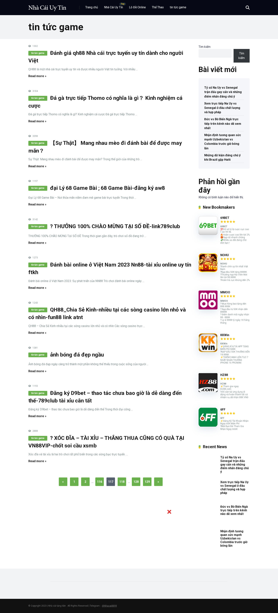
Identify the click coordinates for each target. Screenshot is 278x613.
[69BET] (208, 234)
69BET (224, 218)
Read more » (37, 76)
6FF (222, 409)
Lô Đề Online (137, 7)
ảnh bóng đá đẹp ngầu (77, 355)
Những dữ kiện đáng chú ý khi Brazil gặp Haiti (222, 157)
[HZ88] (208, 391)
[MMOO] (208, 308)
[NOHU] (208, 271)
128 (136, 482)
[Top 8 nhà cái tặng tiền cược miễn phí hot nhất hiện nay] (47, 6)
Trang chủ (91, 7)
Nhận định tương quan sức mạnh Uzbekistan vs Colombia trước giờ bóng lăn (222, 141)
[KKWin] (208, 351)
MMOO (225, 292)
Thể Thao (158, 7)
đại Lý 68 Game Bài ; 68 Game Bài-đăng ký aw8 (107, 188)
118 (121, 482)
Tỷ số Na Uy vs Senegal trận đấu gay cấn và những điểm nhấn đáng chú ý (223, 92)
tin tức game (178, 7)
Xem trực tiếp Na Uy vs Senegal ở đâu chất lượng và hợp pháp (222, 108)
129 (147, 482)
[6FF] (208, 425)
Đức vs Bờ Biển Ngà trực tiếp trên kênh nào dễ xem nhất (222, 123)
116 (99, 482)
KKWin (224, 335)
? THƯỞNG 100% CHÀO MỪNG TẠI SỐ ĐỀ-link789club (115, 226)
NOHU (224, 255)
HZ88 (224, 375)
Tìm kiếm (204, 47)
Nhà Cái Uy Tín (113, 7)
